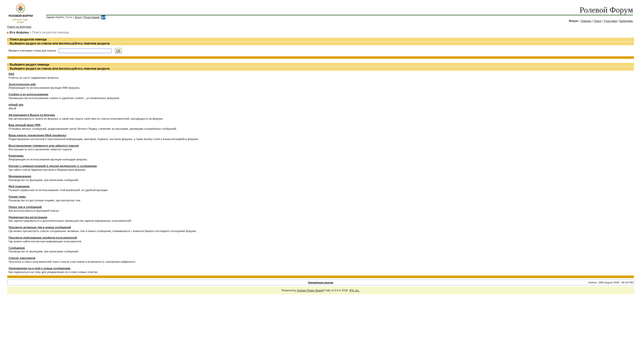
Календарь (626, 20)
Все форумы (19, 32)
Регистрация (92, 17)
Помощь (586, 20)
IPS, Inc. (354, 290)
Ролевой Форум (606, 9)
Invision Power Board (310, 290)
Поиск (597, 20)
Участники (610, 20)
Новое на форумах (19, 26)
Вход (78, 17)
